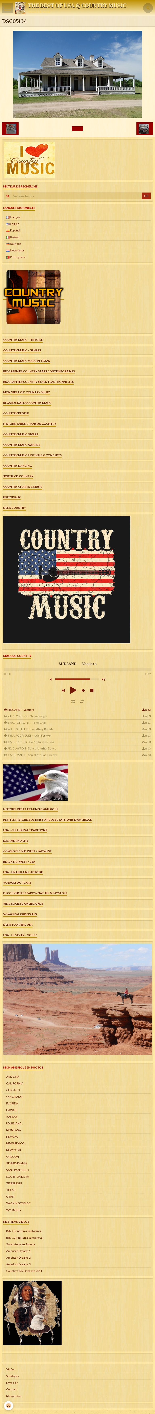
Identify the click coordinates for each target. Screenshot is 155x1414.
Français (14, 217)
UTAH (10, 1196)
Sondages (12, 1376)
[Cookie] (8, 1405)
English (14, 223)
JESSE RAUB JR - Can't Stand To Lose (31, 742)
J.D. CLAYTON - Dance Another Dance (31, 748)
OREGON (12, 1156)
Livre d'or (12, 1382)
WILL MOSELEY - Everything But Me (30, 729)
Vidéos (10, 1369)
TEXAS (10, 1190)
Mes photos (13, 1396)
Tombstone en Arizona (20, 1244)
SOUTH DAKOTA (17, 1176)
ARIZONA (12, 1076)
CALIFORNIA (14, 1083)
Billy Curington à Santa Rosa (24, 1231)
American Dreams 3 (18, 1264)
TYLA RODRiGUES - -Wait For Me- (29, 735)
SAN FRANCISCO (17, 1170)
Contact (11, 1389)
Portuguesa (17, 257)
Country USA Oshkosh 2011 (24, 1271)
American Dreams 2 (18, 1257)
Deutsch (15, 243)
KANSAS (12, 1116)
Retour (77, 128)
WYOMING (13, 1210)
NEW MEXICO (15, 1143)
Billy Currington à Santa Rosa (24, 1237)
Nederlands (17, 250)
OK (146, 196)
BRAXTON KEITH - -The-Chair (26, 722)
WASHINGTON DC (18, 1203)
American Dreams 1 (18, 1251)
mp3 (148, 709)
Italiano (14, 237)
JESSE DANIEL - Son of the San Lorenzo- (32, 755)
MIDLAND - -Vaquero (20, 709)
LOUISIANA (14, 1123)
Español (14, 230)
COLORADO (14, 1096)
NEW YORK (13, 1150)
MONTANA (13, 1130)
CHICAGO (13, 1090)
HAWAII (11, 1110)
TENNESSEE (14, 1183)
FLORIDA (12, 1103)
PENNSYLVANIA (16, 1163)
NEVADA (12, 1136)
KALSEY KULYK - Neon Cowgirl (27, 716)
